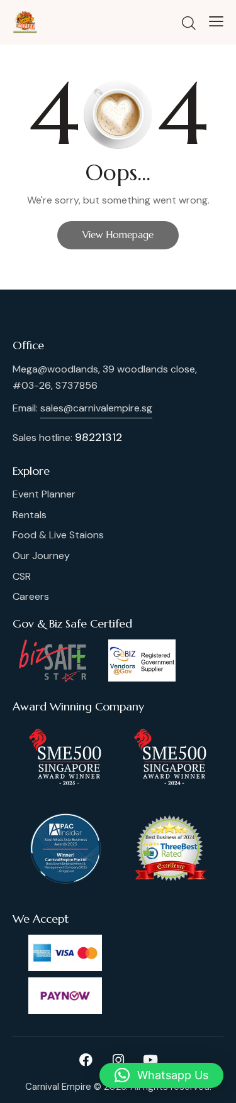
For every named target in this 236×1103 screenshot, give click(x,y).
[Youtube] (150, 1060)
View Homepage (118, 235)
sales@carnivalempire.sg (96, 408)
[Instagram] (118, 1060)
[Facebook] (86, 1060)
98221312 (98, 437)
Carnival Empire (58, 1086)
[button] (161, 1075)
